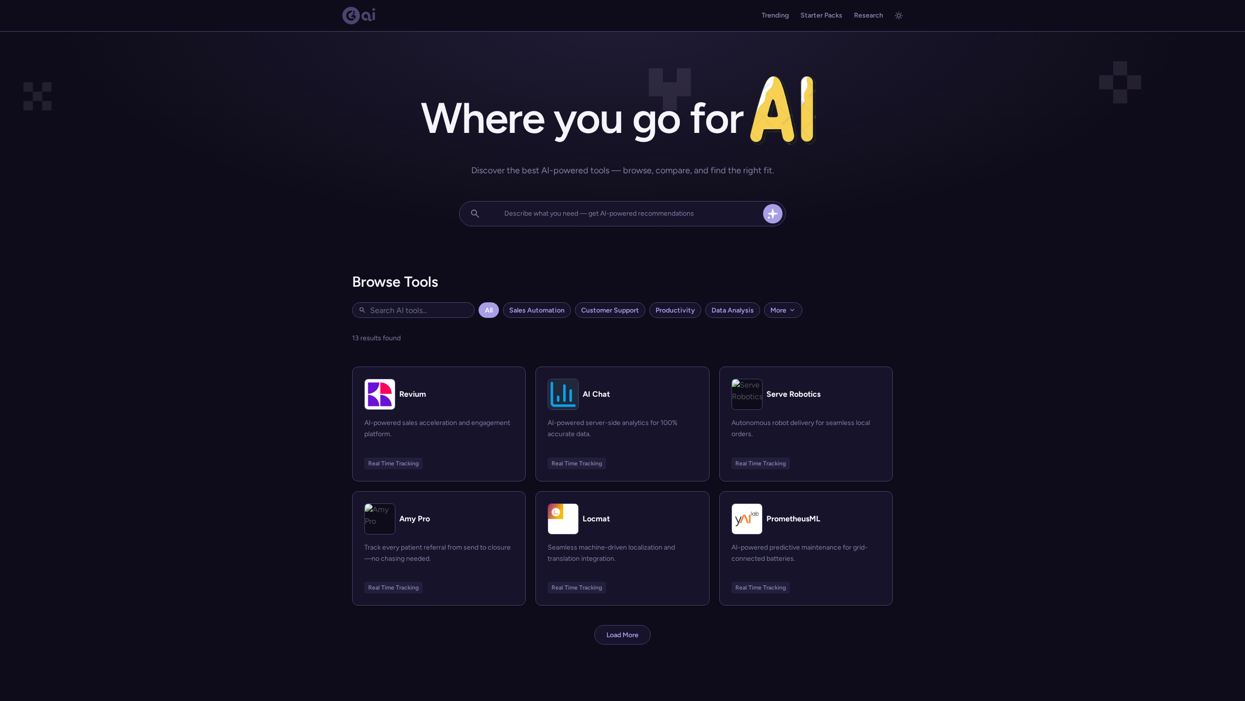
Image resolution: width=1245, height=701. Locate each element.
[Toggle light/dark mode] (899, 15)
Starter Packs (821, 15)
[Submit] (773, 213)
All (489, 310)
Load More (622, 635)
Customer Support (610, 310)
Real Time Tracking (393, 463)
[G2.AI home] (359, 15)
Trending (775, 15)
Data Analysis (732, 310)
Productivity (675, 310)
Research (868, 15)
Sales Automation (537, 310)
